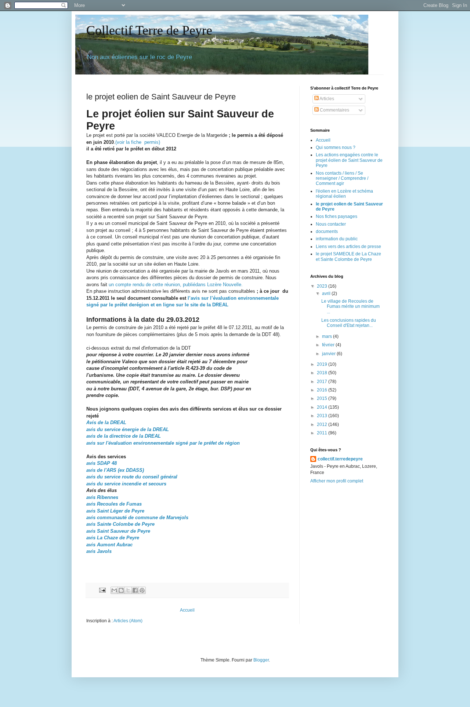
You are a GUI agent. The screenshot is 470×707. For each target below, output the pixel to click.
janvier (329, 353)
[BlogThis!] (121, 590)
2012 (322, 424)
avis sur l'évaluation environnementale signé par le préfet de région (163, 443)
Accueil (187, 610)
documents (327, 231)
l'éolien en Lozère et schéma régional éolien (344, 194)
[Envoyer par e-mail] (114, 590)
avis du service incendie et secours (126, 483)
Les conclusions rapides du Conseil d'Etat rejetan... (348, 323)
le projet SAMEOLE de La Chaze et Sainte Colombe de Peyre (348, 256)
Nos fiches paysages (336, 216)
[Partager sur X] (128, 590)
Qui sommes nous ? (335, 147)
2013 (322, 415)
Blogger (261, 660)
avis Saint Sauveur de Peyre (118, 531)
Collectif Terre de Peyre (149, 30)
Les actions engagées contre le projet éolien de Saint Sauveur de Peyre (349, 160)
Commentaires (334, 110)
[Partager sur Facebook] (135, 590)
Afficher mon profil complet (336, 481)
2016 (322, 390)
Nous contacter (331, 224)
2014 (322, 407)
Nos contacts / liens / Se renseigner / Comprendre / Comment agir (342, 178)
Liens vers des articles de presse (348, 246)
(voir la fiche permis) (137, 142)
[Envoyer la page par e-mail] (102, 590)
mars (327, 336)
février (329, 344)
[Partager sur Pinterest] (142, 590)
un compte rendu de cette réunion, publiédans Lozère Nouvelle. (175, 284)
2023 (322, 286)
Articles (326, 98)
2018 (322, 372)
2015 (322, 398)
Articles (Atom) (127, 620)
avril (327, 293)
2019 (322, 364)
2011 (322, 433)
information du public (337, 238)
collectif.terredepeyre (340, 459)
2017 (322, 381)
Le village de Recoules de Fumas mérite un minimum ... (350, 306)
